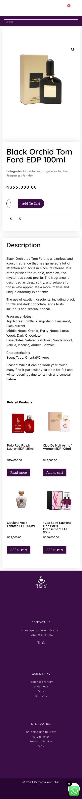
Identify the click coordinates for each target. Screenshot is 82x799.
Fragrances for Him (19, 175)
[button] (11, 7)
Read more (18, 472)
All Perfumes (31, 171)
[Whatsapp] (43, 642)
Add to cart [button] (54, 472)
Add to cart (31, 203)
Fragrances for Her (55, 171)
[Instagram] (38, 642)
